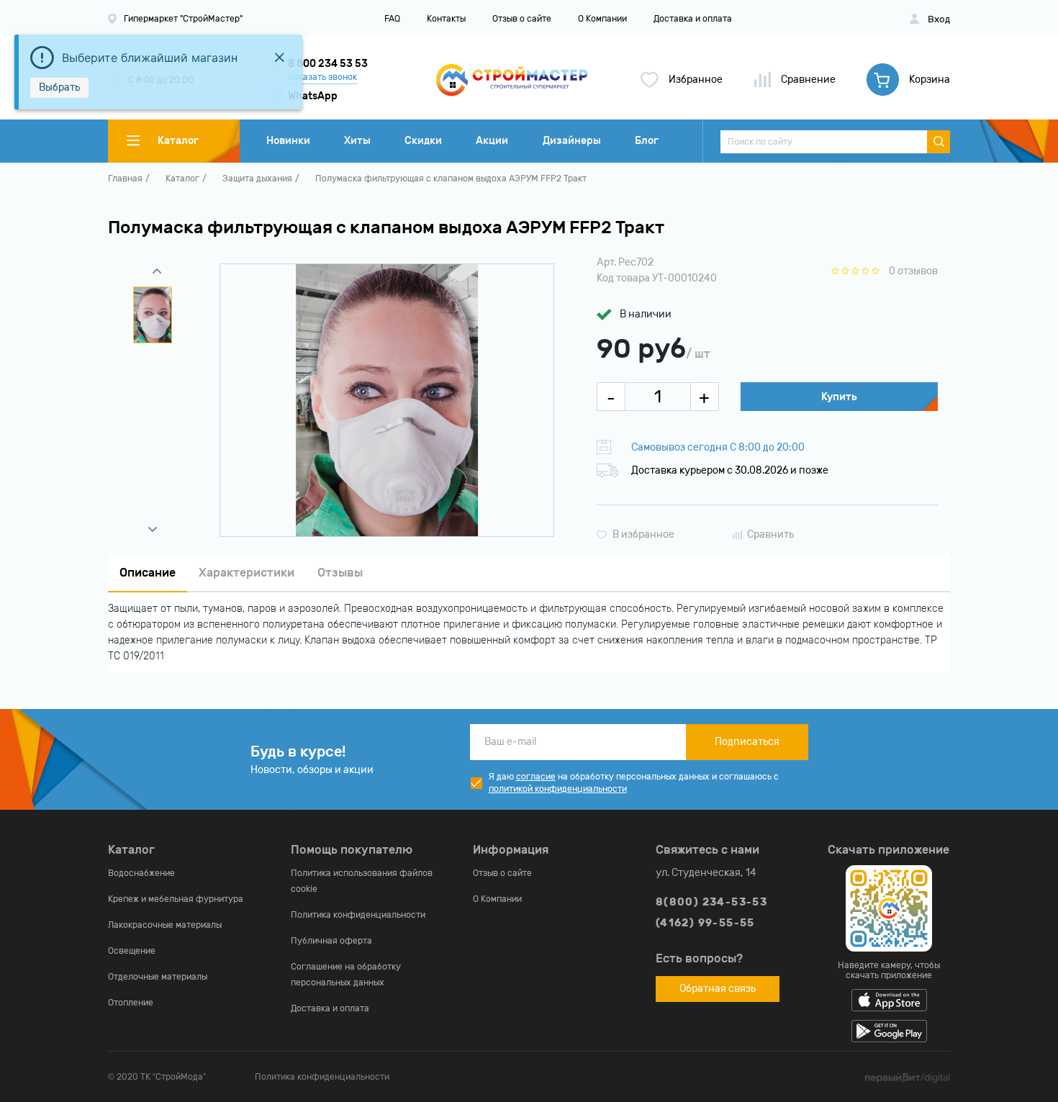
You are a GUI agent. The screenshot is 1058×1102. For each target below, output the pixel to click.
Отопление (130, 1003)
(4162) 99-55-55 (705, 923)
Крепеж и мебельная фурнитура (175, 899)
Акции (492, 141)
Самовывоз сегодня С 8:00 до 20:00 (718, 447)
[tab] (147, 573)
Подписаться (747, 742)
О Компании (602, 19)
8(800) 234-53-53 (711, 902)
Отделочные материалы (157, 977)
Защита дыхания (257, 178)
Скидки (423, 141)
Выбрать (59, 87)
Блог (647, 141)
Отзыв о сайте (521, 19)
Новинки (288, 141)
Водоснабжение (141, 873)
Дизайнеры (572, 141)
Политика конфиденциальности (358, 915)
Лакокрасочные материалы (165, 925)
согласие (536, 777)
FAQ (392, 19)
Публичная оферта (331, 941)
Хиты (357, 141)
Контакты (446, 19)
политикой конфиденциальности (558, 789)
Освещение (131, 951)
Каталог (182, 178)
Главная (125, 178)
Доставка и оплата (693, 19)
